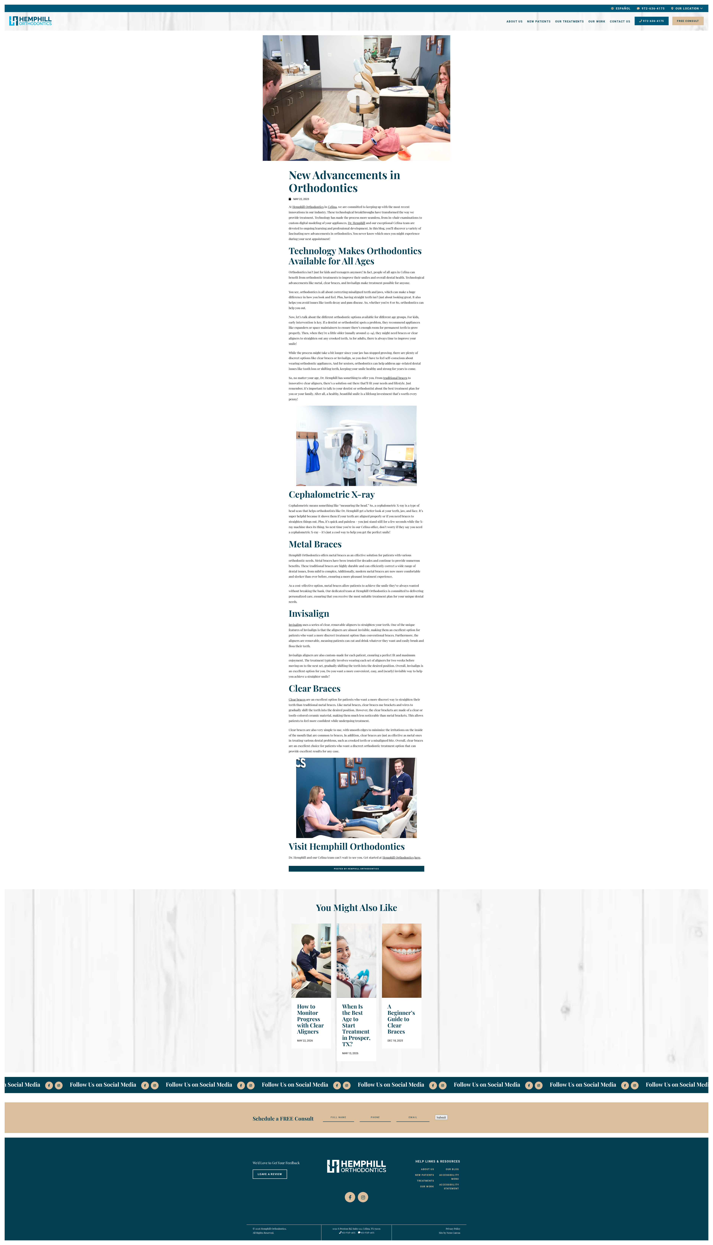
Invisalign (295, 625)
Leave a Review (270, 1174)
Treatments (425, 1181)
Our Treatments (569, 21)
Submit (441, 1117)
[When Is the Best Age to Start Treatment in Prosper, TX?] (356, 961)
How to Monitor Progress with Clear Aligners (310, 1019)
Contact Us (620, 21)
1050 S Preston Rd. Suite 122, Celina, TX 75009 (356, 1228)
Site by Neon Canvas (449, 1232)
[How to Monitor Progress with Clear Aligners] (311, 961)
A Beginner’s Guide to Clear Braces (401, 1019)
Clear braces (297, 699)
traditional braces (395, 378)
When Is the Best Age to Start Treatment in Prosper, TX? (356, 1025)
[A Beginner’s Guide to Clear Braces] (401, 961)
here (417, 857)
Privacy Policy (453, 1228)
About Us (515, 21)
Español (623, 8)
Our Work (596, 21)
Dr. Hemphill (356, 223)
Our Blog (452, 1169)
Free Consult (688, 20)
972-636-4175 (653, 8)
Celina (332, 207)
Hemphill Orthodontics (308, 207)
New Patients (539, 21)
